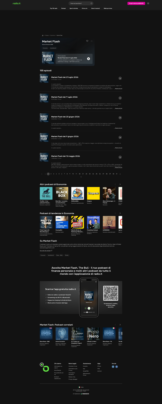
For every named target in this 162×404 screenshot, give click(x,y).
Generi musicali (95, 8)
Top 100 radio (53, 8)
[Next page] (120, 174)
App (84, 368)
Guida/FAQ (85, 371)
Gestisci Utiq (72, 377)
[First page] (41, 174)
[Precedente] (115, 184)
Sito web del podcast (45, 250)
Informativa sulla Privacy (73, 369)
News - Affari (59, 255)
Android (99, 371)
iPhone (99, 366)
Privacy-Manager (73, 379)
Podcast (63, 8)
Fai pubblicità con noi (58, 373)
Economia (45, 48)
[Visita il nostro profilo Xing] (116, 367)
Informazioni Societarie (72, 373)
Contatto (85, 366)
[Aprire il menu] (148, 3)
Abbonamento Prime (86, 374)
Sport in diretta (74, 8)
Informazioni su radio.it (58, 367)
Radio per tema (108, 8)
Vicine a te (84, 8)
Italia (82, 387)
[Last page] (81, 177)
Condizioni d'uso (73, 366)
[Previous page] (45, 174)
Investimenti (53, 48)
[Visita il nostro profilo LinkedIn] (113, 367)
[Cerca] (91, 3)
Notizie (67, 255)
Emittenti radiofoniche (57, 377)
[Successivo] (120, 184)
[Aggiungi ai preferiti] (87, 41)
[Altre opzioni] (92, 41)
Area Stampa (57, 370)
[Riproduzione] (88, 58)
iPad (98, 368)
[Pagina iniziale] (42, 35)
